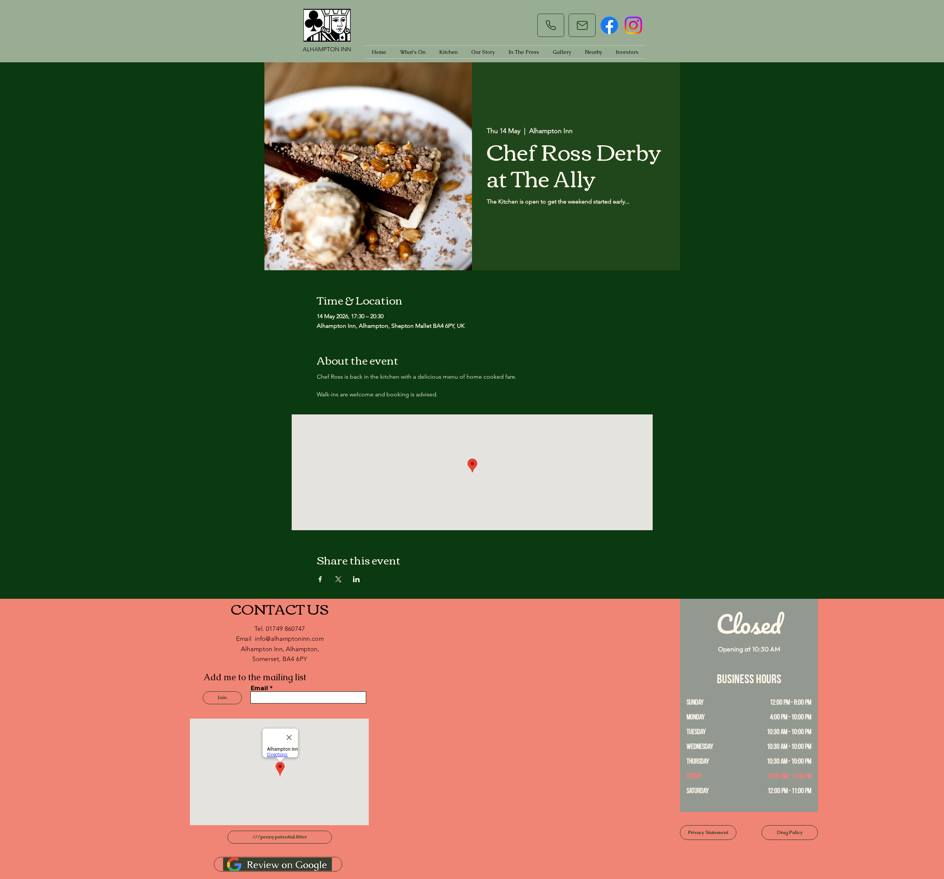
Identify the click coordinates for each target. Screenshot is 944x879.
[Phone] (550, 25)
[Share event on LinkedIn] (356, 579)
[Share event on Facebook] (320, 579)
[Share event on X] (338, 579)
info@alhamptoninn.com (289, 638)
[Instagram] (633, 25)
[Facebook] (609, 25)
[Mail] (582, 25)
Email (259, 688)
